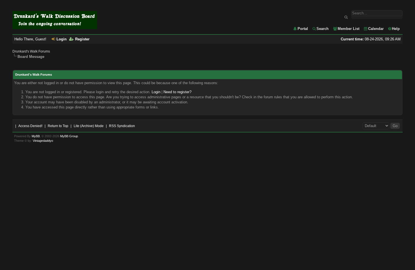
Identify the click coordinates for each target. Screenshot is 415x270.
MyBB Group (69, 136)
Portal (303, 29)
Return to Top (58, 126)
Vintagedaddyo (43, 140)
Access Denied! (30, 126)
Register (82, 39)
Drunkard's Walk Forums (31, 51)
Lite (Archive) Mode (89, 126)
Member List (348, 29)
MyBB (36, 136)
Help (396, 29)
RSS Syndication (122, 126)
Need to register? (177, 92)
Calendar (376, 29)
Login (61, 39)
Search (322, 29)
